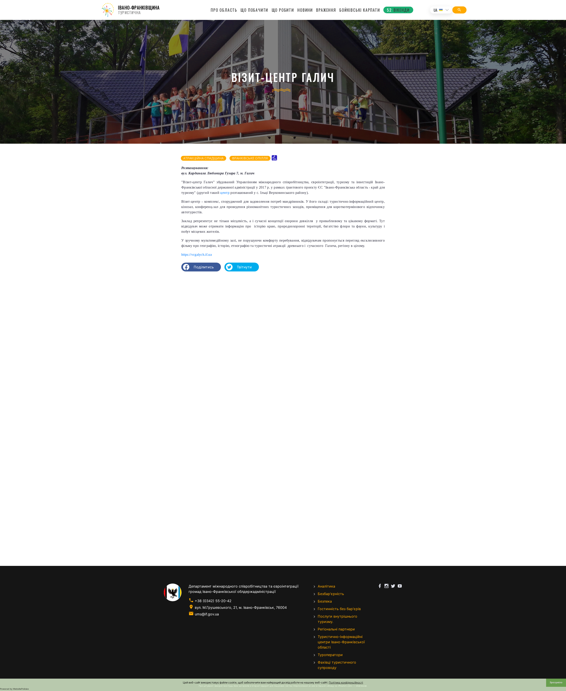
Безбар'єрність (331, 594)
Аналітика (326, 586)
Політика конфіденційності (346, 682)
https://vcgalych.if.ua (196, 254)
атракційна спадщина (203, 158)
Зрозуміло (556, 682)
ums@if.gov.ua (207, 614)
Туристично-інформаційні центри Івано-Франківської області (341, 641)
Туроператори (330, 655)
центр (224, 193)
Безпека (325, 601)
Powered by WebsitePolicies (14, 689)
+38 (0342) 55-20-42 (213, 601)
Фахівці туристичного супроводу (337, 665)
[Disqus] (283, 332)
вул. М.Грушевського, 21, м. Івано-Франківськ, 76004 (241, 607)
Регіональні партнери (336, 629)
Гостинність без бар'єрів (339, 609)
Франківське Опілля (250, 158)
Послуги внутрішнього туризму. (337, 619)
